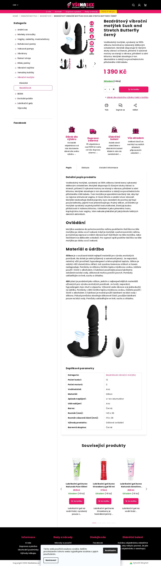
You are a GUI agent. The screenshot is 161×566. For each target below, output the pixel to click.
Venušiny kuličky (26, 72)
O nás (28, 542)
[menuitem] (48, 11)
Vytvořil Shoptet (140, 563)
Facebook (98, 542)
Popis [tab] (69, 167)
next (146, 489)
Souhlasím (110, 550)
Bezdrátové (25, 88)
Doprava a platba (28, 546)
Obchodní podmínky (28, 549)
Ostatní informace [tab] (108, 167)
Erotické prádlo (25, 98)
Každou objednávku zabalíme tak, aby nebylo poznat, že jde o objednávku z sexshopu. (133, 545)
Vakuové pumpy (26, 48)
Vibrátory (22, 53)
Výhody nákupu (28, 553)
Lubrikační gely (25, 103)
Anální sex (23, 29)
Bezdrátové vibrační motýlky (121, 375)
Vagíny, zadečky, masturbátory (33, 39)
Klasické (23, 83)
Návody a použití (63, 542)
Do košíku (135, 89)
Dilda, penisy (24, 63)
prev (61, 489)
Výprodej (22, 108)
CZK (14, 5)
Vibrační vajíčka (26, 67)
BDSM (20, 93)
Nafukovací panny (27, 44)
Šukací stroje (24, 58)
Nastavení (51, 560)
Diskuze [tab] (85, 167)
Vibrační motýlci (26, 77)
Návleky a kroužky (27, 34)
